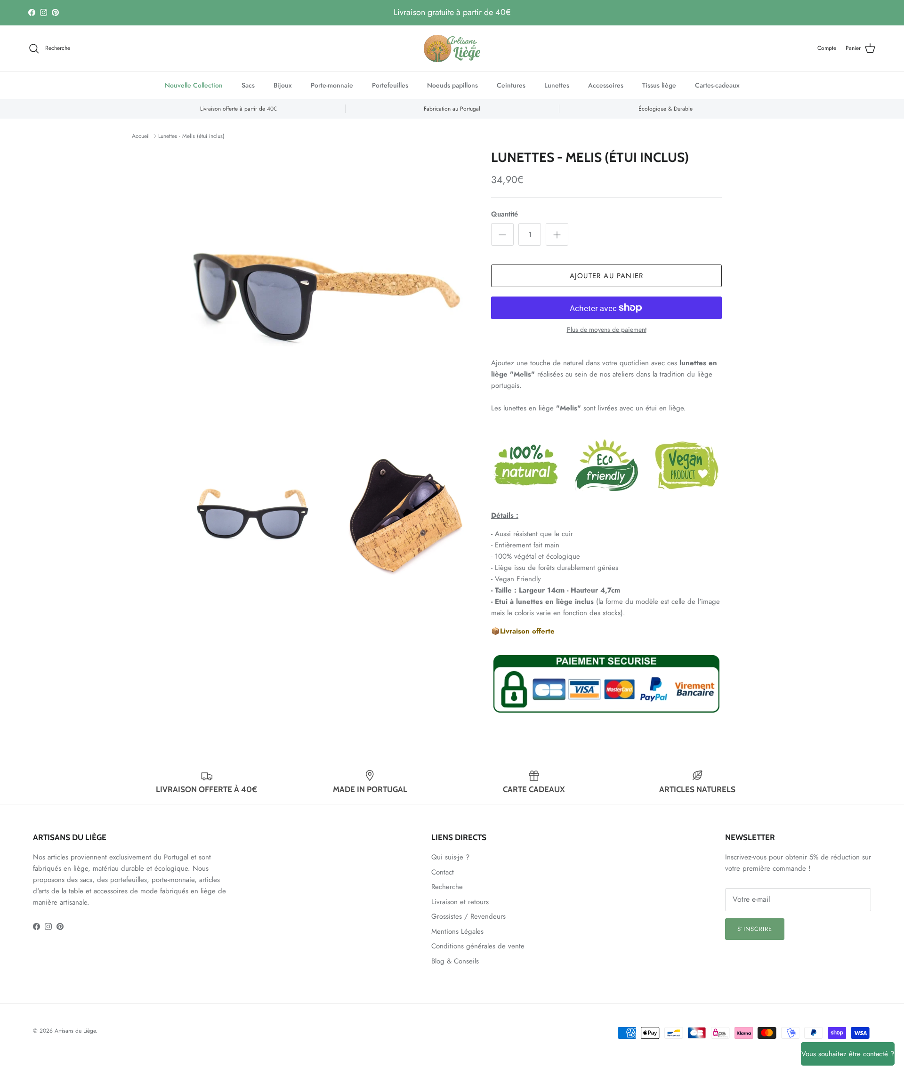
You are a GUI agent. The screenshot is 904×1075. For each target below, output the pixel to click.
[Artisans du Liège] (452, 48)
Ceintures (511, 85)
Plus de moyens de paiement (606, 330)
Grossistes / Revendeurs (468, 916)
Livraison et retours (460, 902)
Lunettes (556, 85)
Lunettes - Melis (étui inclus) (191, 136)
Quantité (504, 214)
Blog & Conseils (455, 961)
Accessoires (605, 85)
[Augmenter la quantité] (557, 234)
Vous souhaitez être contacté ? (847, 1054)
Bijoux (283, 85)
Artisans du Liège (75, 1031)
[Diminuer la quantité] (502, 234)
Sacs (248, 85)
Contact (442, 872)
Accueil (141, 136)
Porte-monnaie (332, 85)
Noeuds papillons (452, 85)
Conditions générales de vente (478, 946)
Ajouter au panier (606, 276)
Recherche (447, 887)
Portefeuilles (390, 85)
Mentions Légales (457, 931)
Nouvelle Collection (194, 85)
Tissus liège (659, 85)
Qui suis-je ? (450, 857)
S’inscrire (754, 928)
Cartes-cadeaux (717, 85)
